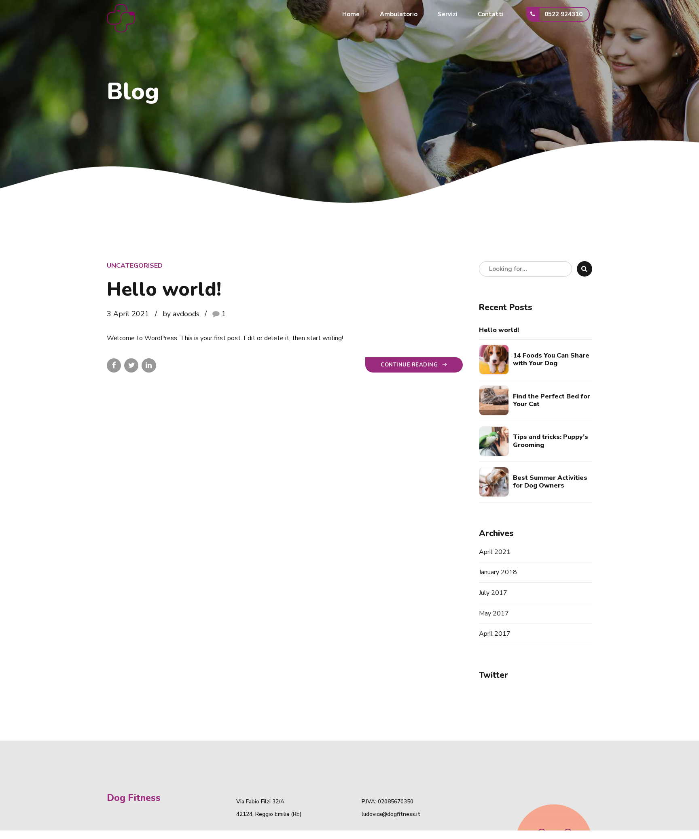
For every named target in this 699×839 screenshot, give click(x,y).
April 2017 (494, 633)
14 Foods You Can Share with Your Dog (551, 359)
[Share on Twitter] (131, 365)
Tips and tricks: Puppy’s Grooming (550, 441)
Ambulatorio (398, 14)
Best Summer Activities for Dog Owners (550, 482)
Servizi (448, 14)
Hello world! (164, 289)
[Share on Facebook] (114, 365)
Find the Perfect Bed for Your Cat (551, 400)
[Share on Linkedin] (149, 365)
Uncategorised (135, 265)
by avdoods (181, 314)
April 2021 (494, 551)
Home (351, 14)
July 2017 (493, 592)
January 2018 (498, 572)
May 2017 (494, 613)
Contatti (491, 14)
